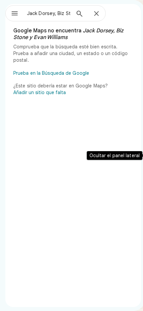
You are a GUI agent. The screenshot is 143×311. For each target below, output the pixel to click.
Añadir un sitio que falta (39, 92)
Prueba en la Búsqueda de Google (51, 73)
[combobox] (48, 13)
